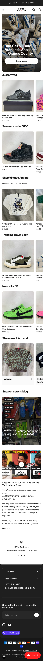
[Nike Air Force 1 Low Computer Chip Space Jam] (18, 96)
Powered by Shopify (30, 650)
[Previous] (3, 3)
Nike (6, 415)
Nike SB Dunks (9, 419)
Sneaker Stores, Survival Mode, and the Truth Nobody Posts (20, 484)
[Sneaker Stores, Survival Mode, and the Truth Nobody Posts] (21, 464)
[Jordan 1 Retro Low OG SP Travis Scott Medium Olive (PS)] (18, 256)
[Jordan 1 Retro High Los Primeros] (18, 147)
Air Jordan (8, 399)
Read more (6, 528)
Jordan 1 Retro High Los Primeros (16, 167)
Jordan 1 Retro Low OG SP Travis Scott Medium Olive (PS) (16, 276)
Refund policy (16, 654)
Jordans (7, 411)
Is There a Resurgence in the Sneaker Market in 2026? (21, 432)
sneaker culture (9, 424)
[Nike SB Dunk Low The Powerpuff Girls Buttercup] (18, 307)
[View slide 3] (24, 555)
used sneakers (9, 444)
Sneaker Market (9, 428)
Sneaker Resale (9, 436)
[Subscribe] (36, 615)
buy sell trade (9, 403)
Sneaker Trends (9, 440)
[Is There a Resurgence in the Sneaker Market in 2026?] (21, 421)
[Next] (39, 3)
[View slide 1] (18, 555)
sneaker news (9, 432)
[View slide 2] (21, 555)
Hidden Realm (9, 407)
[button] (4, 657)
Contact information (21, 657)
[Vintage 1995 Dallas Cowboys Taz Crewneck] (18, 205)
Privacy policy (6, 654)
